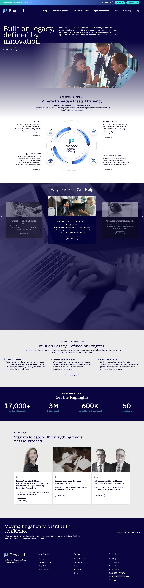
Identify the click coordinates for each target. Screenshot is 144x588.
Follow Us (112, 580)
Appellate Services (101, 11)
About (117, 11)
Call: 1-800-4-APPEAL (117, 573)
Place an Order (114, 569)
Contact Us (113, 566)
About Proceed (79, 559)
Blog (137, 11)
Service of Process (60, 11)
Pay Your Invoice (114, 562)
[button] (1, 217)
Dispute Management (82, 11)
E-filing (44, 11)
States (76, 573)
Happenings (127, 11)
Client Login (113, 559)
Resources (77, 569)
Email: (119, 576)
